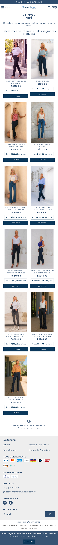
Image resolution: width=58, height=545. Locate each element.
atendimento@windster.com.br (20, 492)
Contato (6, 445)
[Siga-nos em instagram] (5, 503)
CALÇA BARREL (42, 81)
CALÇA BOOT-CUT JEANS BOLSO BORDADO (15, 209)
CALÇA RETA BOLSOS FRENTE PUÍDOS (16, 145)
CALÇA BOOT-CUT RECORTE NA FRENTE (16, 398)
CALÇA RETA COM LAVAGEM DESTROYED (42, 209)
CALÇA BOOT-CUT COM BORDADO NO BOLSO (42, 335)
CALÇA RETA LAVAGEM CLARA (42, 145)
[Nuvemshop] (29, 523)
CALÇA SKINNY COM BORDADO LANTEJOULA (16, 335)
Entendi (29, 542)
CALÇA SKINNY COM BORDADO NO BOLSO (15, 272)
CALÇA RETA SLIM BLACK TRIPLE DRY (15, 82)
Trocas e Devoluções (39, 445)
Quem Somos (9, 450)
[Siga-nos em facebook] (11, 503)
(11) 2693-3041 (12, 488)
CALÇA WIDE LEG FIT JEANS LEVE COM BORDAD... (42, 272)
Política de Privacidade (39, 450)
